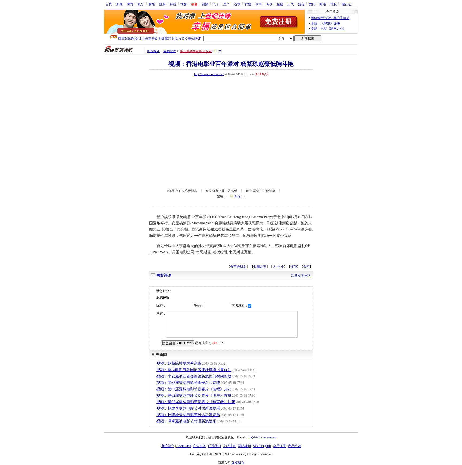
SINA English (262, 446)
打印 (293, 267)
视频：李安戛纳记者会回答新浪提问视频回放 (193, 376)
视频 (205, 4)
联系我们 (214, 446)
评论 (237, 196)
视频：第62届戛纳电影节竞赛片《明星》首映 (193, 396)
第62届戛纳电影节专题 (196, 51)
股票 (162, 4)
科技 (173, 4)
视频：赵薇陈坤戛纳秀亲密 (178, 363)
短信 (301, 4)
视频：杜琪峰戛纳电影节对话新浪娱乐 (188, 415)
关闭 (306, 267)
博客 (183, 4)
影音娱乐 (153, 51)
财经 (151, 4)
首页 (109, 4)
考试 (269, 4)
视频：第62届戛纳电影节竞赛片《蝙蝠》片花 (193, 389)
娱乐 (141, 4)
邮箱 (322, 4)
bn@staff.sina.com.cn (262, 437)
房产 (226, 4)
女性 (248, 4)
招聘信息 (229, 446)
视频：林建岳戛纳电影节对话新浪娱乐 (188, 408)
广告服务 (199, 446)
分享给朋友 (238, 267)
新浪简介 (167, 446)
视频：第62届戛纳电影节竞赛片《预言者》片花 (195, 402)
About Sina (183, 446)
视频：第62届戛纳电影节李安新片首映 (188, 383)
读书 (258, 4)
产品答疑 (294, 446)
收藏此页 (259, 267)
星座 (280, 4)
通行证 (346, 4)
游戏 (237, 4)
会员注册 (279, 446)
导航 (333, 4)
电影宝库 (169, 51)
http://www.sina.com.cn (209, 74)
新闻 (119, 4)
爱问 (312, 4)
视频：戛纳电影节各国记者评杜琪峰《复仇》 (193, 370)
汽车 (216, 4)
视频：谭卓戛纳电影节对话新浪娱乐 (186, 421)
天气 (290, 4)
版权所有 (238, 462)
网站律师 (244, 446)
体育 (130, 4)
